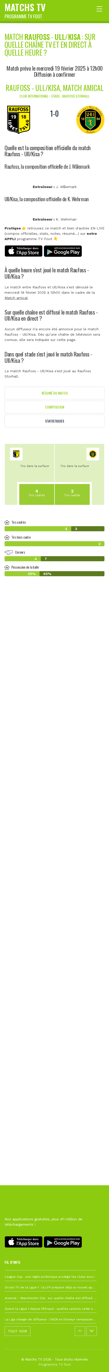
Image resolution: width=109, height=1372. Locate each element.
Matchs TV (25, 10)
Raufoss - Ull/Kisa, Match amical (55, 88)
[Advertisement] (54, 836)
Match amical (16, 298)
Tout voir (17, 1331)
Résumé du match (55, 393)
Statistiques (54, 421)
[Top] (95, 1361)
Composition (54, 407)
